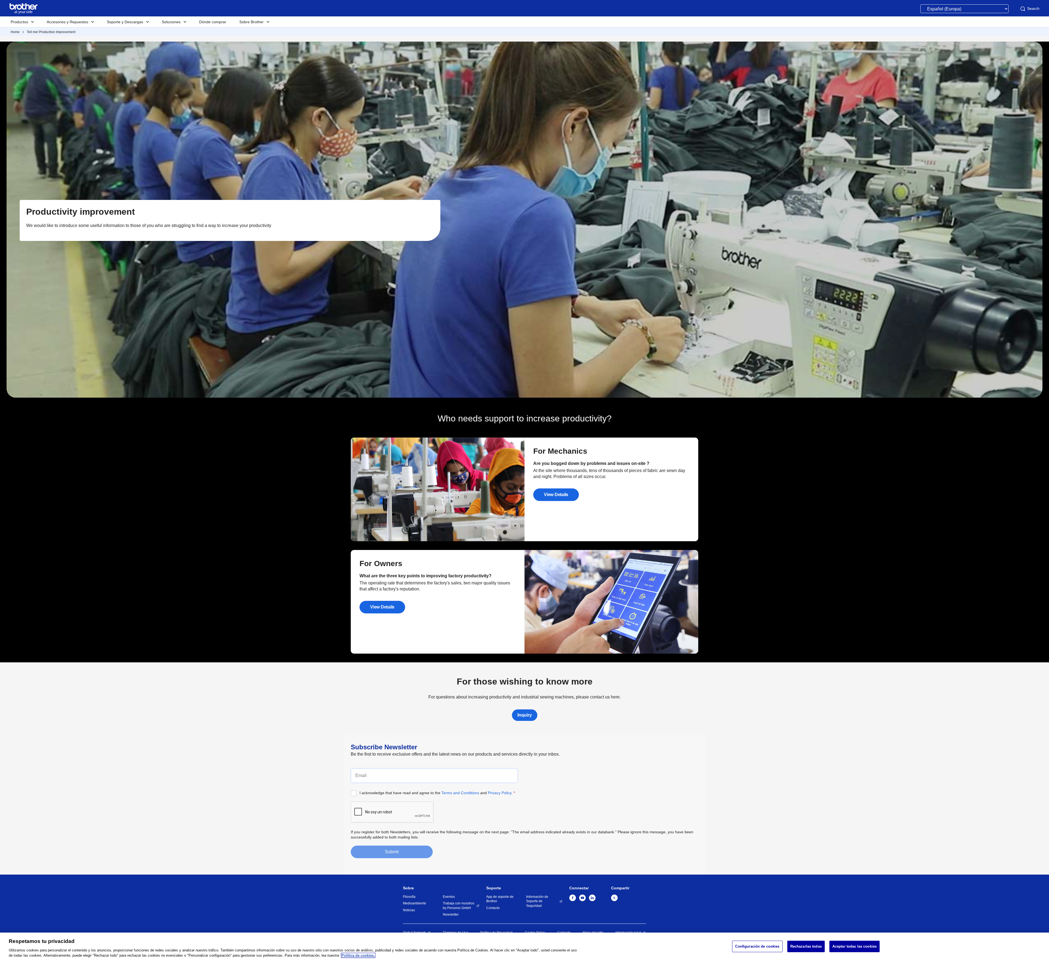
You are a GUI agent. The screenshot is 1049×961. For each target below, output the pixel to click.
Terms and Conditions (460, 793)
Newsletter (451, 914)
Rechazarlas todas (806, 946)
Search (1033, 8)
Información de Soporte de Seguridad (537, 901)
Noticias (409, 910)
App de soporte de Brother (500, 899)
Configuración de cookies (757, 946)
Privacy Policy (499, 793)
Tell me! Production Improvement (51, 32)
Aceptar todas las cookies (854, 946)
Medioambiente (414, 903)
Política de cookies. (358, 955)
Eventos (449, 897)
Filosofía (409, 897)
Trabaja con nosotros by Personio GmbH (458, 905)
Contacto (493, 908)
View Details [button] (556, 494)
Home (15, 32)
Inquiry (524, 715)
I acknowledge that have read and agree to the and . (437, 793)
